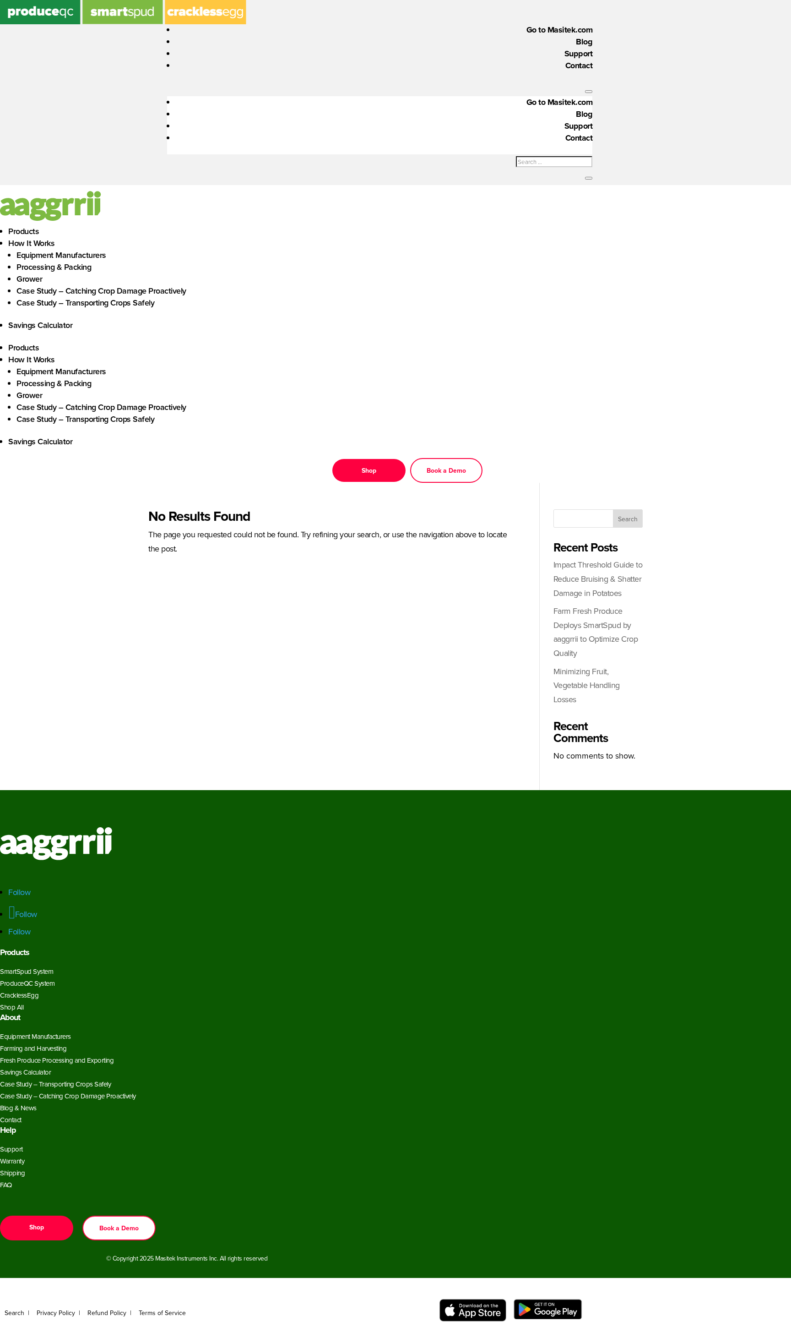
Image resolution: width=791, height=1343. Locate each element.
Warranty (12, 1161)
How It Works (31, 243)
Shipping (12, 1173)
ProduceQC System (27, 983)
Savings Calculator (40, 325)
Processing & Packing (53, 267)
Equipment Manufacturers (61, 255)
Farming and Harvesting (33, 1048)
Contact (579, 65)
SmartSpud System (26, 971)
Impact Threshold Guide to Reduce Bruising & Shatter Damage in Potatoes (598, 578)
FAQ (6, 1185)
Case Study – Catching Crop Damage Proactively (101, 290)
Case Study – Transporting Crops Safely (85, 302)
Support (578, 54)
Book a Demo (446, 470)
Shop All (11, 1007)
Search (628, 519)
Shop (369, 470)
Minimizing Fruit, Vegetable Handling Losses (586, 685)
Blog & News (18, 1108)
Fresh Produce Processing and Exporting (57, 1060)
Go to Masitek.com (559, 30)
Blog (584, 42)
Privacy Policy (56, 1312)
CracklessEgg (19, 995)
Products (23, 231)
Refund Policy (106, 1312)
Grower (29, 278)
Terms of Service (162, 1312)
